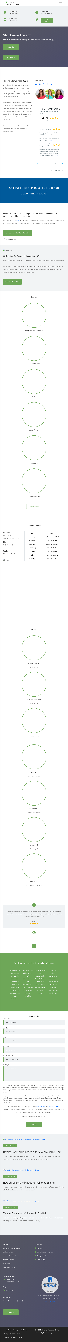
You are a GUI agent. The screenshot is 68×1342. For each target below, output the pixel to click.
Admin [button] (20, 1337)
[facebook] (40, 84)
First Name (6, 1019)
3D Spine (39, 1248)
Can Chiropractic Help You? (45, 1252)
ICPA (17, 220)
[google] (36, 84)
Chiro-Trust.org (50, 1301)
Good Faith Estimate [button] (10, 1337)
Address (6, 1046)
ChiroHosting (47, 1333)
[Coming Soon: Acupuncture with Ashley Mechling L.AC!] (24, 1139)
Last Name (6, 1028)
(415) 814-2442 (10, 1290)
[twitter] (51, 84)
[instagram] (48, 84)
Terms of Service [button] (15, 1334)
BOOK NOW (11, 58)
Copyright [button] (16, 1330)
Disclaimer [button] (24, 1330)
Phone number (8, 1056)
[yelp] (44, 84)
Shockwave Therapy (9, 1267)
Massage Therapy (8, 1260)
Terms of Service (54, 1107)
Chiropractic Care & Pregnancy (12, 1248)
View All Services (34, 506)
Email (5, 1037)
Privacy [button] (6, 1334)
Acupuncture (7, 1263)
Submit (34, 1124)
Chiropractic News (42, 1256)
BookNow (46, 20)
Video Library (41, 1260)
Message (6, 1065)
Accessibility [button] (7, 1330)
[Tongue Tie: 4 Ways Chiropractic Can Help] (21, 1201)
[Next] (34, 946)
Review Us (11, 1312)
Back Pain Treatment (9, 1252)
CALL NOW (10, 47)
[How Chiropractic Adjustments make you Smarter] (21, 1170)
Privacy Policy (40, 1107)
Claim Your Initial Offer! (12, 282)
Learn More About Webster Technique (17, 233)
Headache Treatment (9, 1256)
